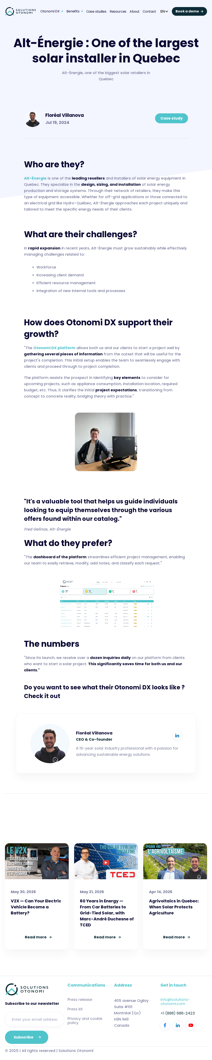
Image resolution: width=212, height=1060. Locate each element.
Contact (149, 11)
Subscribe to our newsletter (32, 1003)
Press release (79, 1000)
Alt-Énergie (35, 178)
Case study (171, 118)
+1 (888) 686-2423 (177, 1013)
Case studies (96, 11)
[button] (51, 11)
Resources (118, 11)
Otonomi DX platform (54, 347)
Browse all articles (180, 830)
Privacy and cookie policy (84, 1021)
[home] (20, 11)
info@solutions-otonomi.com (175, 1001)
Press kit (75, 1009)
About (134, 11)
